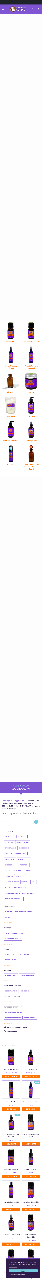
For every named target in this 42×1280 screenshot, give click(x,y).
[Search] (33, 9)
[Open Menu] (3, 9)
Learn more (13, 1267)
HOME (16, 785)
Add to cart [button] (11, 1109)
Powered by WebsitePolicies (17, 1274)
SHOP (25, 785)
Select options (11, 1076)
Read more (30, 1109)
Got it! (23, 1271)
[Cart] (38, 9)
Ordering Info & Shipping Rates (14, 801)
